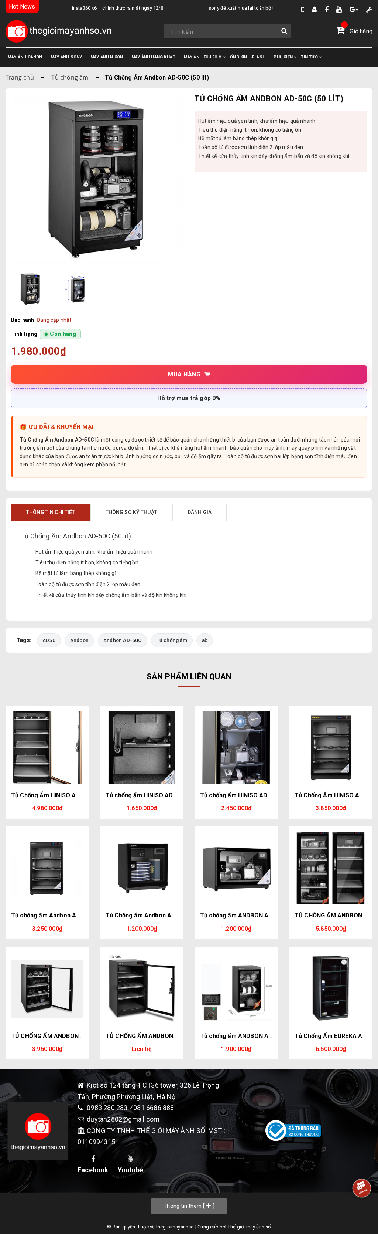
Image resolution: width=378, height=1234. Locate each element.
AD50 (48, 640)
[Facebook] (327, 9)
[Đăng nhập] (314, 9)
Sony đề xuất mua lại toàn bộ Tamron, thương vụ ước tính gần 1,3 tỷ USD (270, 8)
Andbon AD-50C (122, 640)
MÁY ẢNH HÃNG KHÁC (154, 57)
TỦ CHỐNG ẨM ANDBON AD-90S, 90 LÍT (161, 1035)
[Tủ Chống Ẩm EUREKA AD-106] (331, 988)
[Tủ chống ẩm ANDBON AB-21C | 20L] (236, 868)
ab (204, 640)
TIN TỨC (310, 57)
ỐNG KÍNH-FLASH (248, 57)
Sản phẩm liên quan (189, 676)
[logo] (58, 31)
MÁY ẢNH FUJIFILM (203, 57)
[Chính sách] (369, 9)
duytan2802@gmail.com (123, 1119)
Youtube (130, 1170)
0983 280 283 (108, 1108)
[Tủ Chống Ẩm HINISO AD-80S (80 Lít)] (331, 747)
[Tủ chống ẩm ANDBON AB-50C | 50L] (236, 988)
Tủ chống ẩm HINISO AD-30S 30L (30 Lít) (162, 795)
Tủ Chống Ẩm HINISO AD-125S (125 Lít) (66, 795)
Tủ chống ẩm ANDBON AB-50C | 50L (250, 1035)
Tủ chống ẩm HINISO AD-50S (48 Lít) (251, 795)
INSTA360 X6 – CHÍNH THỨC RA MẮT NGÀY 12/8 (102, 8)
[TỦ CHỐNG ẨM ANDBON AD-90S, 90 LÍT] (142, 988)
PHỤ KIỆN (284, 57)
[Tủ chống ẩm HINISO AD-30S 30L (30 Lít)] (142, 747)
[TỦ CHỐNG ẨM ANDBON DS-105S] (47, 988)
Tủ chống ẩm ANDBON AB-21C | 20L (250, 915)
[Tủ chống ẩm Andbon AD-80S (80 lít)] (47, 868)
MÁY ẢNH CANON (26, 57)
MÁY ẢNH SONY (67, 57)
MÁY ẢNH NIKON (107, 57)
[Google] (354, 9)
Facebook (93, 1170)
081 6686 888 (153, 1108)
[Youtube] (339, 9)
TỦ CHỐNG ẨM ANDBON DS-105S (57, 1035)
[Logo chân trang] (38, 1131)
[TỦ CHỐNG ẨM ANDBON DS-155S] (331, 868)
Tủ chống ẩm (69, 77)
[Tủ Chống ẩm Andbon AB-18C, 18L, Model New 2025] (142, 868)
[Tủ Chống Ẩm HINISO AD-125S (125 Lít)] (47, 747)
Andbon (79, 640)
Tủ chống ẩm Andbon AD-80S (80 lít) (62, 915)
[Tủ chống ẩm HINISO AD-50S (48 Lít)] (236, 747)
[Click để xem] (97, 180)
